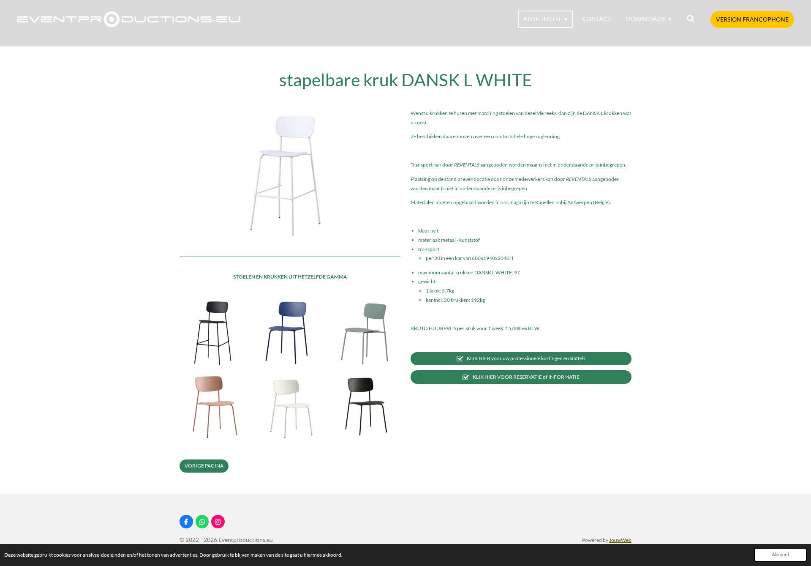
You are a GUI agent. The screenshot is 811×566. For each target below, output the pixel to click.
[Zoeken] (690, 19)
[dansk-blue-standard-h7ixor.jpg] (290, 332)
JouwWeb (620, 540)
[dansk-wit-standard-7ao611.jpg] (290, 406)
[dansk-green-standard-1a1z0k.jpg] (364, 332)
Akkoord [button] (780, 554)
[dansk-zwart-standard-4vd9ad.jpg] (364, 406)
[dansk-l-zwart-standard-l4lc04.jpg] (215, 332)
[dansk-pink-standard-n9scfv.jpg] (215, 406)
